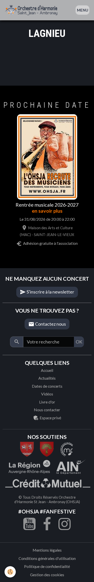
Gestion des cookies (47, 574)
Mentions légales (47, 550)
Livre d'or (47, 401)
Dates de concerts (47, 386)
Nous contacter (47, 409)
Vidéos (47, 393)
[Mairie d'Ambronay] (46, 448)
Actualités (47, 378)
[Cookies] (10, 571)
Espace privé (50, 417)
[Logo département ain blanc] (66, 448)
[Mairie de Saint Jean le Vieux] (27, 448)
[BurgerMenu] (82, 10)
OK (79, 341)
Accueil (47, 370)
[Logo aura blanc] (29, 466)
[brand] (32, 10)
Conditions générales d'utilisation (47, 558)
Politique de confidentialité (47, 566)
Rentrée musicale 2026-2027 (47, 205)
